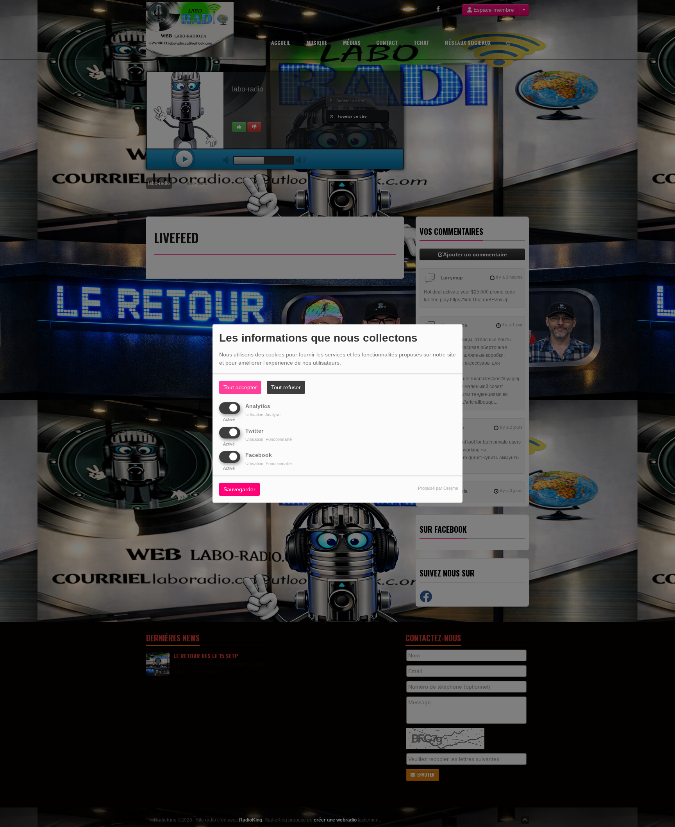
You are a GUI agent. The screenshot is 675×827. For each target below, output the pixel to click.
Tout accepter (240, 387)
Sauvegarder (239, 489)
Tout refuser (286, 387)
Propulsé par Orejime (438, 488)
